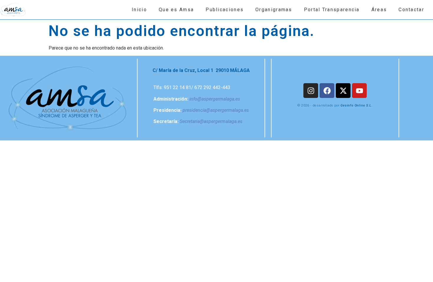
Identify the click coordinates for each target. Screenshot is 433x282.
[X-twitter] (343, 90)
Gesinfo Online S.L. (356, 105)
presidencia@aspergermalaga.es (216, 110)
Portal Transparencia (332, 9)
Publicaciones (225, 9)
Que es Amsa (176, 9)
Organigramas (273, 9)
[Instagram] (310, 90)
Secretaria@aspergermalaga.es (211, 121)
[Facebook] (327, 90)
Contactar (411, 9)
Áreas (379, 9)
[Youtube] (359, 90)
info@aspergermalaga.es (214, 99)
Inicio (139, 9)
